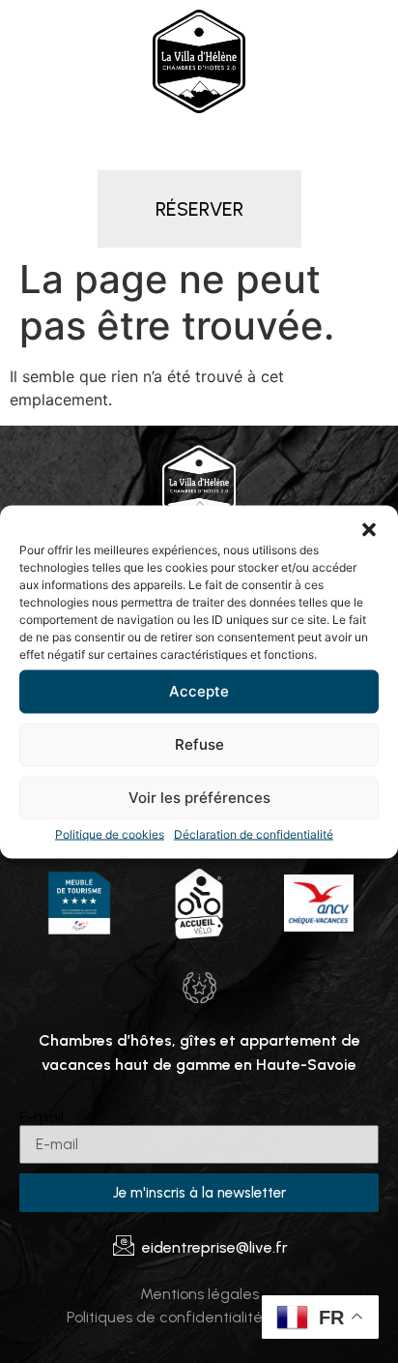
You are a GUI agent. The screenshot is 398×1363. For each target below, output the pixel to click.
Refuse (199, 744)
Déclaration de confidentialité (253, 833)
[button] (369, 529)
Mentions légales (199, 1294)
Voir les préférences (199, 797)
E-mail (41, 1117)
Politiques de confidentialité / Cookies (199, 1317)
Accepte (199, 691)
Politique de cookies (109, 833)
